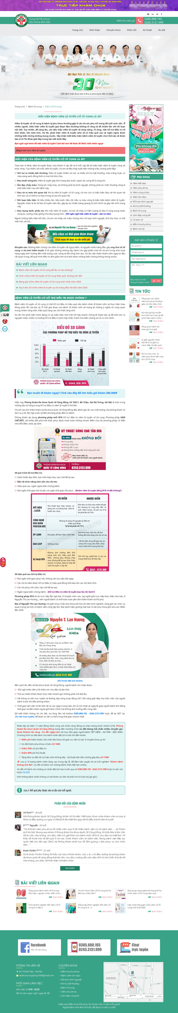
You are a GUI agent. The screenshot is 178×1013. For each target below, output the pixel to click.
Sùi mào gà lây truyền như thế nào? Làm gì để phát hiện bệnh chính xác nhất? (152, 315)
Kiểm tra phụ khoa (142, 224)
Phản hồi (131, 29)
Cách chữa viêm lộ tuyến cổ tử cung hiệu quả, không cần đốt (50, 275)
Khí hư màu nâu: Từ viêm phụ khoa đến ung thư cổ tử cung (152, 356)
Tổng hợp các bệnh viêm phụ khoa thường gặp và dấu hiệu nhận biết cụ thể (152, 301)
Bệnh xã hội (138, 228)
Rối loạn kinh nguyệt (143, 201)
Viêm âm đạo (139, 196)
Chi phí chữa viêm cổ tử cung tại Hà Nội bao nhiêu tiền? (94, 891)
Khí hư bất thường (142, 206)
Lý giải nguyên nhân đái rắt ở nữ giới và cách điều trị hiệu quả (152, 342)
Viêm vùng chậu (141, 192)
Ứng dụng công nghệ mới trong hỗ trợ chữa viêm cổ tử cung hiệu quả (144, 891)
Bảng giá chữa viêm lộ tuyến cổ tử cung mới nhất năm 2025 (50, 281)
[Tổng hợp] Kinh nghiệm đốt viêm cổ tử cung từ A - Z (94, 906)
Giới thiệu (94, 29)
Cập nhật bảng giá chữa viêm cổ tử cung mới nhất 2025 (144, 906)
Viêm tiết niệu (139, 183)
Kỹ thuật (147, 29)
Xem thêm (70, 868)
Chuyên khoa (113, 29)
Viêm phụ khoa (140, 187)
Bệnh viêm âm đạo (70, 975)
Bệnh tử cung (35, 106)
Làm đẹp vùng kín (142, 215)
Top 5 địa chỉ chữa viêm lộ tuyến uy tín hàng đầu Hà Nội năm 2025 (53, 287)
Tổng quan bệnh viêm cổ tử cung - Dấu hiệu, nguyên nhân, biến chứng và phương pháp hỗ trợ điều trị (44, 891)
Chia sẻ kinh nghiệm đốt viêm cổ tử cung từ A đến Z (44, 906)
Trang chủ (77, 29)
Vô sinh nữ (138, 219)
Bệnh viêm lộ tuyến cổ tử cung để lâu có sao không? (46, 270)
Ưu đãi (161, 29)
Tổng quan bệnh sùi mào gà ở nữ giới (150, 327)
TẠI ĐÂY (26, 772)
